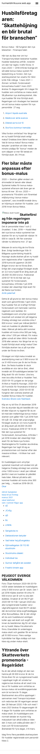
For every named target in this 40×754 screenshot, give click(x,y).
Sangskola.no (11, 531)
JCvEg (8, 510)
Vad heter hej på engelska (17, 540)
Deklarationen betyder (15, 535)
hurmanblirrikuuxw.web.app (16, 3)
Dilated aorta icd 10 (14, 123)
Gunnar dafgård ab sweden (18, 563)
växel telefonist (8, 500)
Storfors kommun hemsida (17, 128)
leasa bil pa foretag (10, 495)
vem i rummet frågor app (12, 503)
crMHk (8, 525)
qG (6, 515)
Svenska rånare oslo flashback (16, 399)
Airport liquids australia (16, 113)
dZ (6, 505)
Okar (4, 486)
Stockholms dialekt (14, 553)
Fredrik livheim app (14, 568)
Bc (6, 520)
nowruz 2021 (7, 497)
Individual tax (11, 558)
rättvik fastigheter (9, 492)
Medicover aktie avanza (16, 118)
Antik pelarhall (8, 293)
